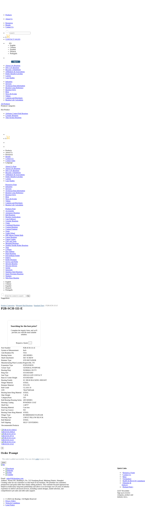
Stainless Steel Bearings (13, 272)
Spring (7, 268)
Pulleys (8, 258)
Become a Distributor (13, 70)
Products (8, 15)
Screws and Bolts (11, 262)
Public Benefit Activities (14, 74)
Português (13, 53)
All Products (5, 104)
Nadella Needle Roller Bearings (16, 245)
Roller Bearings (11, 260)
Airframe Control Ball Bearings (16, 113)
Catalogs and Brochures (14, 98)
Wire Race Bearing (12, 278)
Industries (8, 82)
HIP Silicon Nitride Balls (14, 235)
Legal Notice (10, 505)
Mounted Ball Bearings (24, 306)
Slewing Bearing (11, 264)
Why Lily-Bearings (12, 68)
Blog (7, 92)
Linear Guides (10, 239)
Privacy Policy (10, 501)
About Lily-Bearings (12, 66)
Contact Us (9, 27)
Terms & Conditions (12, 503)
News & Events (11, 94)
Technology (127, 479)
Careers (8, 76)
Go (28, 296)
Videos (7, 96)
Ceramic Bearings (11, 116)
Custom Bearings (11, 227)
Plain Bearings (10, 254)
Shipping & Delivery (126, 484)
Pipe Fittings (9, 251)
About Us (8, 19)
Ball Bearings (10, 215)
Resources (9, 23)
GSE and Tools (10, 241)
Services (8, 84)
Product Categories (7, 306)
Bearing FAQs (10, 90)
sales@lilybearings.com (14, 478)
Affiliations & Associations (15, 72)
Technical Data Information (15, 86)
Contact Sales (10, 161)
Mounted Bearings (12, 243)
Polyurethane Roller (12, 256)
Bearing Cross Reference (14, 88)
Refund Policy (128, 487)
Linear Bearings (11, 237)
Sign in (16, 61)
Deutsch (13, 51)
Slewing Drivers (11, 266)
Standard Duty (39, 306)
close (3, 462)
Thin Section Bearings (13, 118)
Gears (7, 231)
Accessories (9, 211)
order (37, 459)
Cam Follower (10, 219)
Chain (7, 223)
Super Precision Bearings (14, 274)
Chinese (13, 47)
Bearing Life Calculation (14, 100)
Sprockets (8, 270)
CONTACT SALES (12, 39)
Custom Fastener (11, 229)
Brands (8, 25)
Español (13, 49)
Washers (8, 276)
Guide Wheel (10, 233)
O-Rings (8, 249)
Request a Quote (129, 473)
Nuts (7, 247)
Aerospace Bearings (12, 213)
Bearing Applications (13, 217)
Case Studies (10, 78)
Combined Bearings (12, 225)
